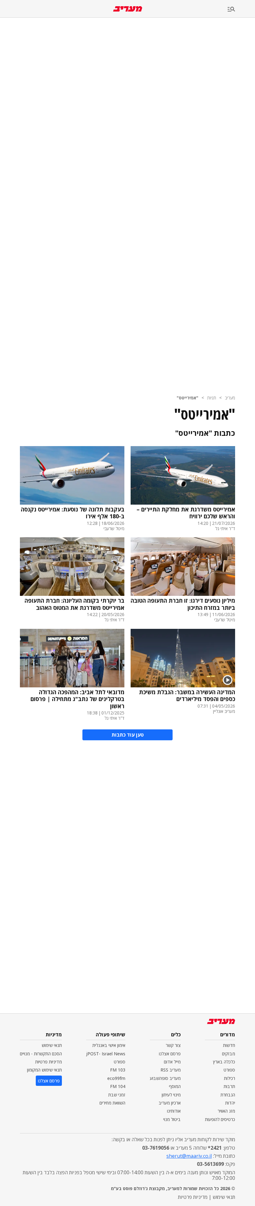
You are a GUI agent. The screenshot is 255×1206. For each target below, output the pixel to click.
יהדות (230, 1103)
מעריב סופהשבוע (165, 1078)
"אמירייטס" (187, 398)
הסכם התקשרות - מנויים (41, 1054)
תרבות (229, 1086)
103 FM (117, 1070)
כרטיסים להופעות (220, 1119)
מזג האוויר (226, 1111)
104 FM (117, 1086)
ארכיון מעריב (170, 1103)
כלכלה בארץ (224, 1062)
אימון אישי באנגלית (108, 1045)
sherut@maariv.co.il (189, 1155)
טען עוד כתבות (128, 734)
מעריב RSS (170, 1070)
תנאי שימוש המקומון (44, 1070)
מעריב (230, 398)
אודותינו (174, 1111)
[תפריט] (241, 9)
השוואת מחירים (112, 1103)
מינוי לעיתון (171, 1095)
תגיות (211, 398)
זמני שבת (116, 1095)
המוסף (175, 1086)
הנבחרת (227, 1095)
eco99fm (116, 1078)
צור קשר (173, 1045)
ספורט (229, 1070)
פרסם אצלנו (170, 1054)
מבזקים (228, 1054)
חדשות (229, 1045)
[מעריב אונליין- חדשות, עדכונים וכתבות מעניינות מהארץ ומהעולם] (128, 9)
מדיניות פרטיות (48, 1062)
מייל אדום (172, 1062)
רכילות (229, 1078)
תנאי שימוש (52, 1045)
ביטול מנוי (172, 1119)
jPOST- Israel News (105, 1054)
